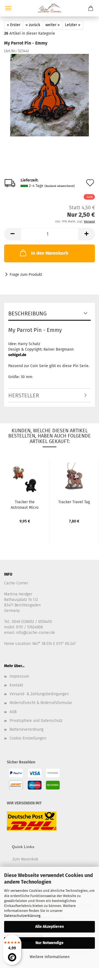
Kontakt (16, 685)
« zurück (33, 25)
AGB (13, 712)
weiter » (52, 25)
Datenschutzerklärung (22, 916)
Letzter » (72, 25)
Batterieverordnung (26, 729)
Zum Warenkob (25, 859)
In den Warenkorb (49, 253)
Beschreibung (27, 313)
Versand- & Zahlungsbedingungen (39, 694)
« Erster (13, 25)
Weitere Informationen (50, 957)
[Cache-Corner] (49, 8)
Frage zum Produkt (26, 274)
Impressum (19, 676)
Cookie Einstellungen (28, 738)
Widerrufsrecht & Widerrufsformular (41, 702)
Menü (8, 8)
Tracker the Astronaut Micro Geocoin (24, 504)
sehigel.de (17, 355)
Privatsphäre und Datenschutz (36, 720)
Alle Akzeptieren (49, 926)
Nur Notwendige (49, 943)
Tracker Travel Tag (74, 502)
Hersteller (23, 395)
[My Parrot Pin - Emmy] (49, 95)
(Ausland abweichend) (60, 186)
